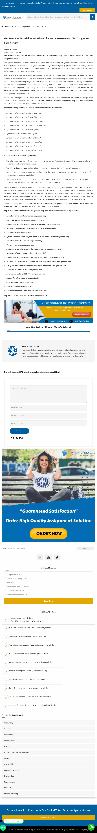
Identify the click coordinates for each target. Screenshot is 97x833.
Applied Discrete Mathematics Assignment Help (27, 636)
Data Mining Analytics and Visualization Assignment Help (31, 645)
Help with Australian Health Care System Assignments (30, 628)
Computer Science (11, 770)
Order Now (48, 601)
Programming (9, 782)
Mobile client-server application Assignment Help (28, 653)
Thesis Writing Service (15, 591)
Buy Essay (10, 583)
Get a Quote (87, 10)
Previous (7, 52)
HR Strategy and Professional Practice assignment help (30, 662)
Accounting (8, 723)
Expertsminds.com (22, 830)
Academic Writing (11, 794)
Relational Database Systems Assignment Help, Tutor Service (33, 705)
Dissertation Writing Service (18, 587)
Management (9, 740)
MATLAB (7, 788)
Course (14, 49)
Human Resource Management (16, 752)
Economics (8, 734)
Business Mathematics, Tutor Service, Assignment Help (30, 696)
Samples (72, 830)
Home (6, 26)
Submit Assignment (22, 26)
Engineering (9, 776)
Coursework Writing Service (17, 579)
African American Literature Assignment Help (30, 296)
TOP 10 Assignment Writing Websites (26, 621)
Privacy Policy (84, 830)
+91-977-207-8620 (41, 26)
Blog (77, 830)
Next (20, 52)
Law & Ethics (9, 764)
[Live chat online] (91, 827)
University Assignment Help (18, 595)
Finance (7, 729)
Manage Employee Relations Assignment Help (27, 679)
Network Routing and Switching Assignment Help (28, 671)
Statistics (8, 746)
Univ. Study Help (63, 830)
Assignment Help (13, 575)
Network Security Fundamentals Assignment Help (28, 688)
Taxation (7, 758)
